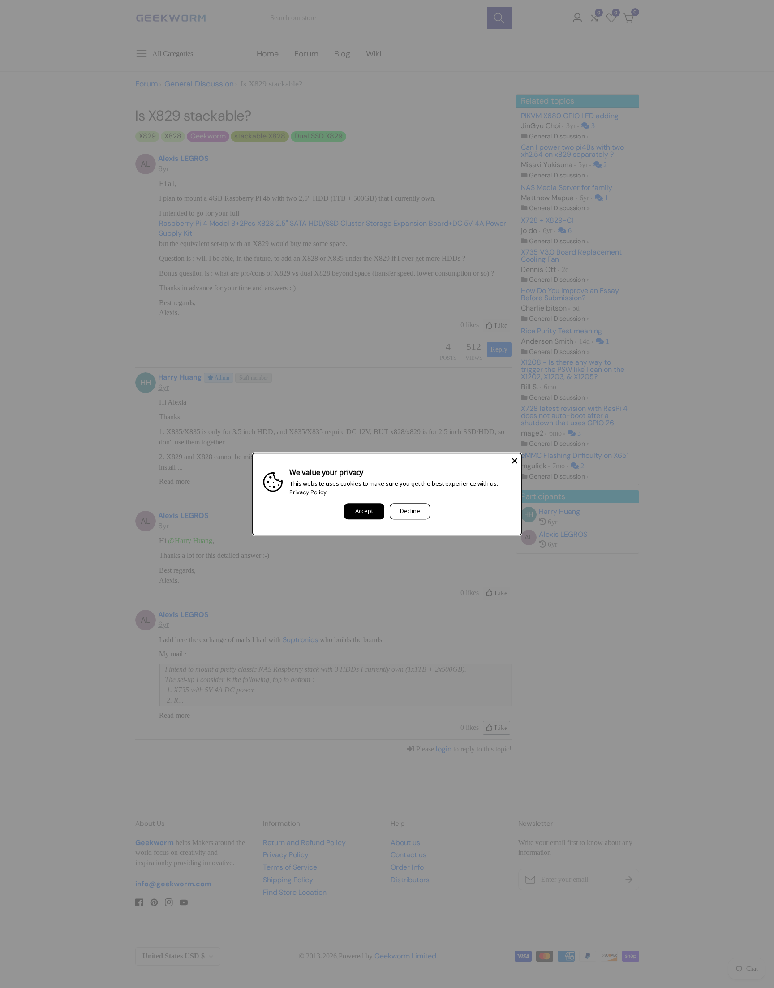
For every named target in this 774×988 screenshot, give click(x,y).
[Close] (514, 459)
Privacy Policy (308, 492)
